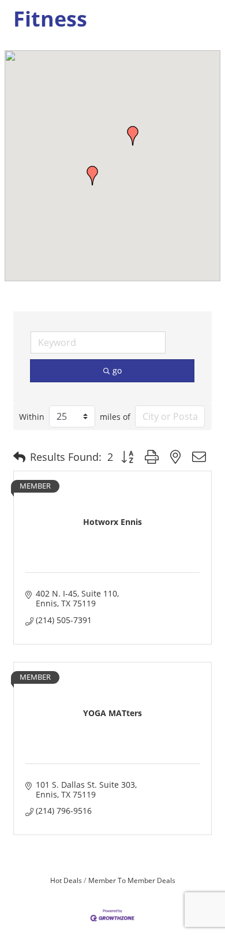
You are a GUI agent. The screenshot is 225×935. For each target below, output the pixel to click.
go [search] (117, 370)
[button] (92, 175)
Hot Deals (66, 880)
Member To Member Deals (131, 880)
